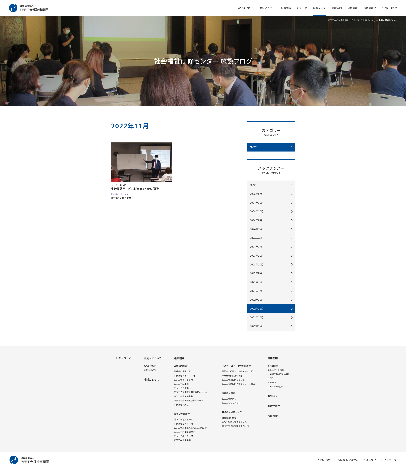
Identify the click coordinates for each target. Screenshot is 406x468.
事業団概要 (273, 365)
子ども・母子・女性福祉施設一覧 (237, 371)
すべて (253, 185)
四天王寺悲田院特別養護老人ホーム (190, 392)
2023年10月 (257, 264)
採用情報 (368, 8)
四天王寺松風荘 (181, 404)
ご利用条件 (369, 460)
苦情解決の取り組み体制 (279, 373)
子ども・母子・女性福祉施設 (236, 365)
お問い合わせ (389, 8)
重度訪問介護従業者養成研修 (235, 425)
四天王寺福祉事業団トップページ (343, 20)
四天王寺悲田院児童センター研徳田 (238, 383)
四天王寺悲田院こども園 (233, 379)
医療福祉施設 (228, 393)
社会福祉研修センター (233, 412)
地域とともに (267, 8)
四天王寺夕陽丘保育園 (232, 375)
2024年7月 (256, 229)
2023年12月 (257, 255)
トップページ (123, 358)
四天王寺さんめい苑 (183, 423)
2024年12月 (257, 202)
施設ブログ (319, 8)
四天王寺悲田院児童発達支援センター (191, 427)
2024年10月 (257, 211)
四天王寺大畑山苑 (182, 387)
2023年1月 (256, 291)
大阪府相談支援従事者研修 (234, 421)
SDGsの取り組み (275, 386)
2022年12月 (257, 299)
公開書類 (272, 382)
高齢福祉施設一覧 (182, 371)
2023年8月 (256, 273)
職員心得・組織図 (276, 369)
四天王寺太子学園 (182, 440)
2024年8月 (256, 220)
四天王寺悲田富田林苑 (184, 431)
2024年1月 (256, 247)
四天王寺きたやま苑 (183, 379)
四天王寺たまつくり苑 (184, 375)
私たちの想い (150, 365)
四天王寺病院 (228, 398)
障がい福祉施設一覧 (183, 419)
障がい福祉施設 (182, 413)
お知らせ (302, 8)
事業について (150, 369)
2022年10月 (257, 317)
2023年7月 (256, 282)
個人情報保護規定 (348, 460)
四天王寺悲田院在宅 (183, 396)
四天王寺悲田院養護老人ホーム (188, 400)
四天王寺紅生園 (181, 383)
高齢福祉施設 (180, 365)
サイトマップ (388, 460)
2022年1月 (256, 326)
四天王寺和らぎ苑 (182, 435)
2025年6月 (256, 194)
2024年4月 (256, 238)
